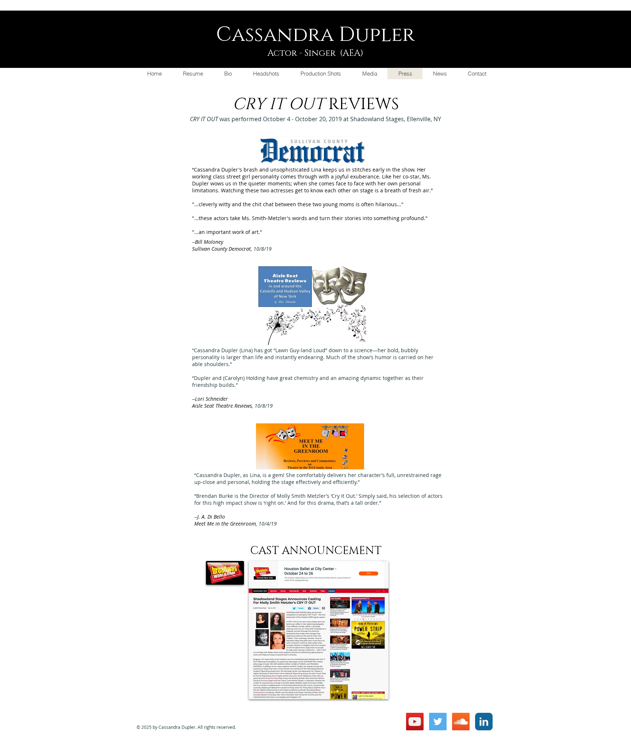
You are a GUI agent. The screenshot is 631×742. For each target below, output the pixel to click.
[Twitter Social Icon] (438, 721)
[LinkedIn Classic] (484, 721)
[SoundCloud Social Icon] (461, 721)
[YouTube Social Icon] (415, 721)
